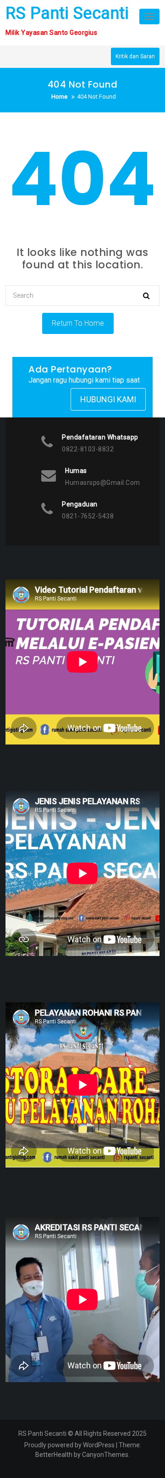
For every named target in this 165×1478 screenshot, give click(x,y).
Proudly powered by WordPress (69, 1445)
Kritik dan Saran (135, 56)
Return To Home (78, 323)
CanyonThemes (105, 1454)
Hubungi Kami (108, 399)
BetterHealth (53, 1454)
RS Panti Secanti (67, 13)
